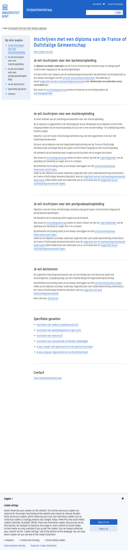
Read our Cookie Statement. (44, 545)
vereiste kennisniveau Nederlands (78, 77)
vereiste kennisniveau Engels (108, 282)
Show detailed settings (15, 545)
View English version (43, 51)
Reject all (103, 528)
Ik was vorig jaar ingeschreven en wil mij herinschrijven (62, 352)
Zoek (118, 12)
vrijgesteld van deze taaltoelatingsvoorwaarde (62, 81)
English (7, 498)
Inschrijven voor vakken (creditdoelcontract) (57, 324)
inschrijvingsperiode (43, 93)
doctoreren (53, 298)
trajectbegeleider (108, 157)
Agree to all (103, 522)
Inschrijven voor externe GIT (50, 335)
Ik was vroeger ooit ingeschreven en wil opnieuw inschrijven (65, 346)
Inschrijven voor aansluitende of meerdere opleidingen (62, 341)
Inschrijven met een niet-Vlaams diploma (27, 28)
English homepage (115, 3)
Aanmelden (97, 3)
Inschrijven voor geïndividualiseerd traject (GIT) (59, 330)
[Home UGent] (11, 8)
